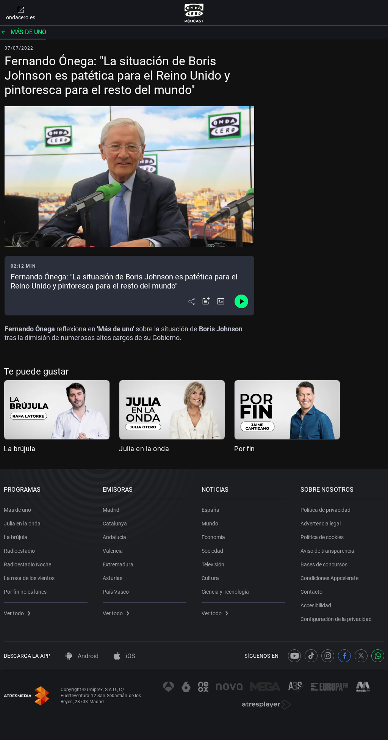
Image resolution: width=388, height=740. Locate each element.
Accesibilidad (315, 605)
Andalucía (114, 537)
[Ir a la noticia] (220, 301)
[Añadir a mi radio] (206, 301)
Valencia (113, 551)
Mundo (210, 524)
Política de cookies (322, 537)
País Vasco (116, 592)
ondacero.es (20, 17)
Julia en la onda (144, 449)
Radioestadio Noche (27, 564)
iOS (129, 656)
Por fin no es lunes (25, 592)
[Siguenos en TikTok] (311, 655)
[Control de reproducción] (241, 301)
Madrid (111, 510)
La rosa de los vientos (29, 578)
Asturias (112, 578)
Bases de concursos (323, 564)
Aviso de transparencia (327, 551)
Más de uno (28, 32)
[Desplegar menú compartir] (191, 301)
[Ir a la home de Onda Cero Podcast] (194, 13)
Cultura (210, 578)
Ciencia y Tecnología (225, 592)
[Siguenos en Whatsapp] (377, 655)
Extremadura (118, 564)
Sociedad (212, 551)
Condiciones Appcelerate (329, 578)
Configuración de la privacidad (336, 619)
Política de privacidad (325, 510)
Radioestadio (19, 551)
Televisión (213, 564)
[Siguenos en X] (361, 655)
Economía (213, 537)
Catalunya (115, 524)
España (210, 510)
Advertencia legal (320, 524)
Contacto (311, 592)
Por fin (244, 449)
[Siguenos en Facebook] (344, 655)
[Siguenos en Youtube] (294, 655)
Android (87, 656)
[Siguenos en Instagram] (327, 655)
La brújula (19, 449)
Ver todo (14, 613)
